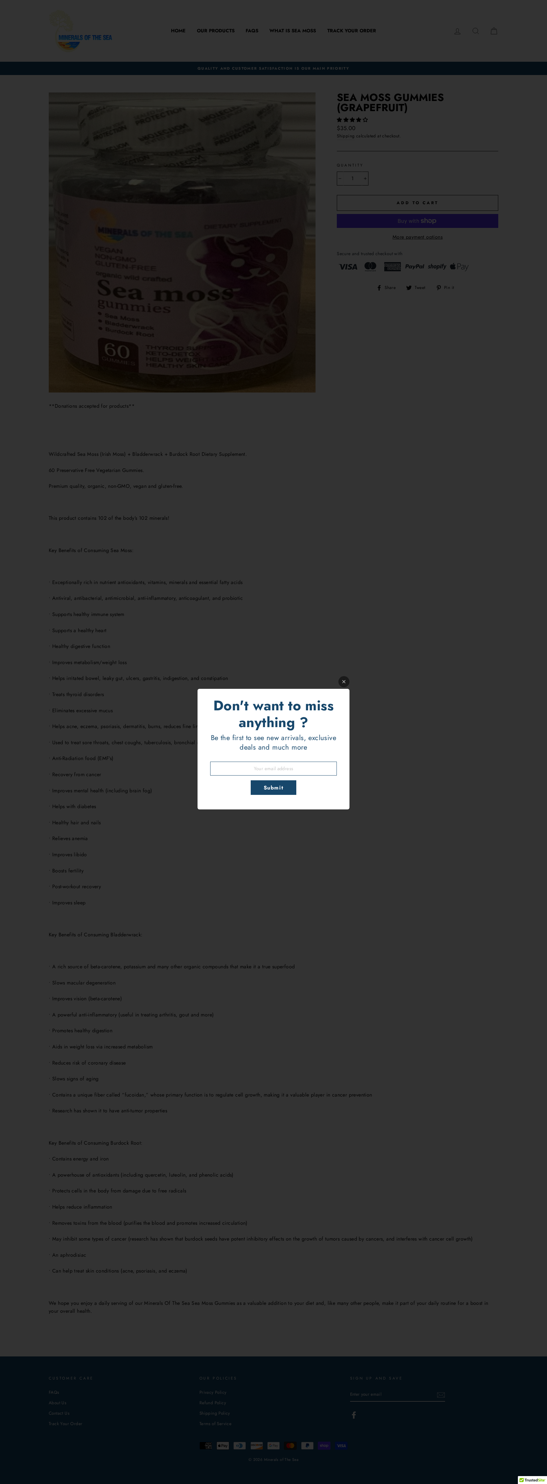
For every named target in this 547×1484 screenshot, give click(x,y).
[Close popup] (343, 681)
